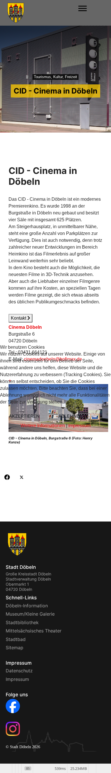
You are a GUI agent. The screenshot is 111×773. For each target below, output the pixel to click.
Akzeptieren (24, 416)
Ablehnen (70, 416)
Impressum (79, 425)
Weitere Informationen (42, 425)
